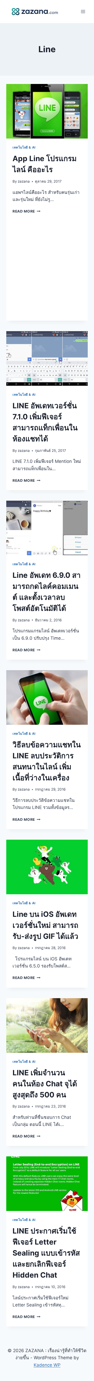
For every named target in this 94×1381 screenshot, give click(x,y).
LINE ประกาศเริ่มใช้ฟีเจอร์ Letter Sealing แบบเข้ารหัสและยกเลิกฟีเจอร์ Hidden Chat (46, 1252)
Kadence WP (47, 1365)
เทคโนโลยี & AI (24, 147)
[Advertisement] (47, 271)
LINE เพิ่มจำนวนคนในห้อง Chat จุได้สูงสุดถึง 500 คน (45, 1083)
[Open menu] (83, 12)
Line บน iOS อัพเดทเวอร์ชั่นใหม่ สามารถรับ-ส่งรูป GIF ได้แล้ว (45, 925)
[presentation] (47, 111)
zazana (24, 181)
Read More (26, 211)
